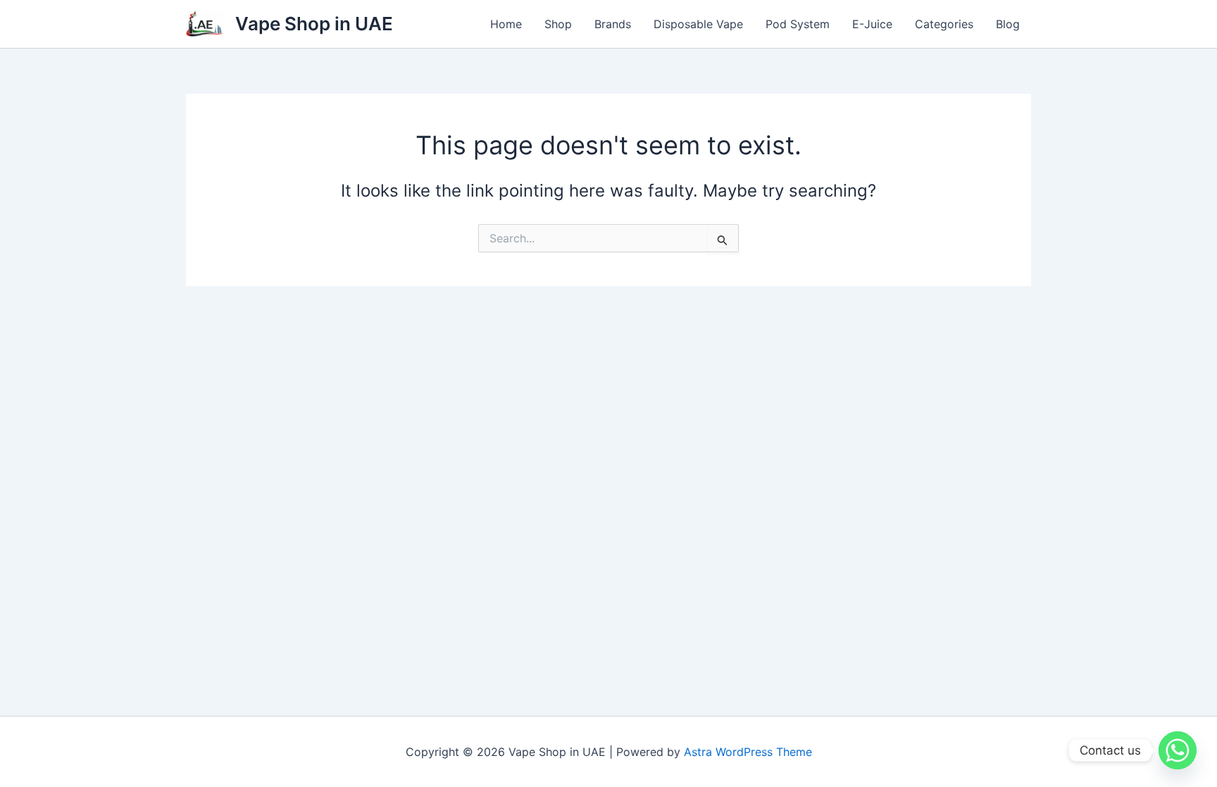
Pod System (798, 24)
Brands (612, 24)
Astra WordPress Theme (748, 752)
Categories (944, 24)
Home (506, 24)
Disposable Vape (698, 24)
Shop (558, 24)
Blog (1008, 24)
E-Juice (872, 24)
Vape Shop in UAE (314, 24)
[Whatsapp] (1178, 750)
